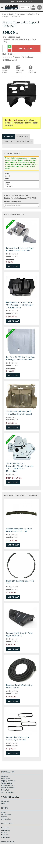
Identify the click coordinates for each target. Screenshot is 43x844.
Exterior (11, 14)
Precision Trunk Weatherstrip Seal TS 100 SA (19, 686)
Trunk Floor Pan (15, 16)
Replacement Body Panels (25, 14)
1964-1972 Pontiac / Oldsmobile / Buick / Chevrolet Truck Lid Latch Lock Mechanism (19, 467)
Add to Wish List (10, 60)
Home (4, 14)
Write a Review (27, 57)
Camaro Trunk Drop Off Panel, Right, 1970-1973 (19, 634)
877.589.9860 (17, 1)
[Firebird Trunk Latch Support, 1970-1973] (21, 94)
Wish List (4, 832)
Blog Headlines (6, 819)
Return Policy (5, 778)
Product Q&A (9, 142)
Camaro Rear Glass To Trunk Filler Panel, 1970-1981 (19, 530)
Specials (4, 817)
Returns (3, 803)
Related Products (24, 142)
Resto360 (4, 776)
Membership (5, 837)
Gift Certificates (6, 814)
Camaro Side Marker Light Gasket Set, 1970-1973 (17, 738)
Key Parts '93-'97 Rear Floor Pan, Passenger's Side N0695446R (20, 358)
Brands (3, 812)
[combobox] (21, 205)
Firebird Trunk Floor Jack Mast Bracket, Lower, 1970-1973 (19, 249)
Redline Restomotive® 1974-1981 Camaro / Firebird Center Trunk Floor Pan (19, 305)
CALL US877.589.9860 (32, 71)
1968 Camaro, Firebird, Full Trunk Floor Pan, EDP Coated (19, 412)
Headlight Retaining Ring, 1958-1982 (20, 582)
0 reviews (16, 57)
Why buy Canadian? (7, 785)
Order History (5, 830)
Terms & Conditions (7, 792)
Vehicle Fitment (22, 137)
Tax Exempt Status (7, 783)
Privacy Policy (5, 790)
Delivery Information (7, 788)
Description (9, 137)
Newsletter (4, 835)
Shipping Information (8, 781)
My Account (5, 828)
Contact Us (28, 1)
